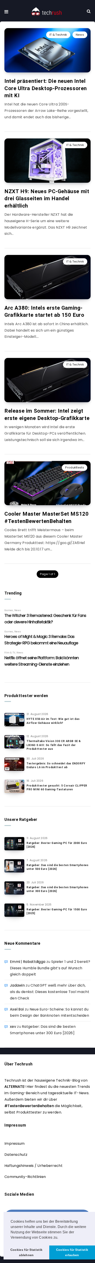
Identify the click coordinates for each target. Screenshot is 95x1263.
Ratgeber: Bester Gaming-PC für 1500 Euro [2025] (57, 911)
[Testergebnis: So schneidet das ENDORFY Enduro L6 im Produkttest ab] (14, 764)
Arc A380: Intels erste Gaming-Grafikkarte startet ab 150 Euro (44, 311)
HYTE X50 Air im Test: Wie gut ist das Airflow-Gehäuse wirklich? (53, 720)
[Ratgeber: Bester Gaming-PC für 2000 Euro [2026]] (14, 843)
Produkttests (74, 467)
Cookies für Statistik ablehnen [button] (26, 1252)
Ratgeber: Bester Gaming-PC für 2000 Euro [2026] (57, 844)
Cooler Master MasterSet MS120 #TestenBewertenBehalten (46, 517)
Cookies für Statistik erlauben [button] (72, 1252)
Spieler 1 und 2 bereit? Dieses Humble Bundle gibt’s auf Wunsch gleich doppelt (50, 968)
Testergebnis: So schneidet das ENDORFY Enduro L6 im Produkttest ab (56, 765)
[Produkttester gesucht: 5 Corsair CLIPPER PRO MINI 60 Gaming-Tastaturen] (14, 786)
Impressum (14, 1143)
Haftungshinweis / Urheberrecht (33, 1165)
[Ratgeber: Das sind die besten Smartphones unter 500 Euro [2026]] (14, 865)
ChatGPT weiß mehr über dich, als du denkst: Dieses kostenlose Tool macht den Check (49, 992)
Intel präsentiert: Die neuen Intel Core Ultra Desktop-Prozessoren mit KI (45, 88)
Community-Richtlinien (25, 1176)
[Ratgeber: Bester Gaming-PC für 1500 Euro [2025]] (14, 910)
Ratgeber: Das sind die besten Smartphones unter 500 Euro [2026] (58, 867)
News (80, 35)
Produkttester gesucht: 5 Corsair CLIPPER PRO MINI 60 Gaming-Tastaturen (57, 787)
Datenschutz (15, 1154)
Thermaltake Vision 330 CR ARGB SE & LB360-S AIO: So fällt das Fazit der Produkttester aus (54, 745)
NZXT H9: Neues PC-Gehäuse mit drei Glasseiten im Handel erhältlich (46, 198)
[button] (60, 1237)
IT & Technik (58, 35)
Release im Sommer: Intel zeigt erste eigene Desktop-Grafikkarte (46, 414)
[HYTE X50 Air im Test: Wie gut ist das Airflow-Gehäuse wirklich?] (14, 719)
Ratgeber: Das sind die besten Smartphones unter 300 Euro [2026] (58, 889)
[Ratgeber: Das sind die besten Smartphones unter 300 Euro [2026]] (14, 888)
